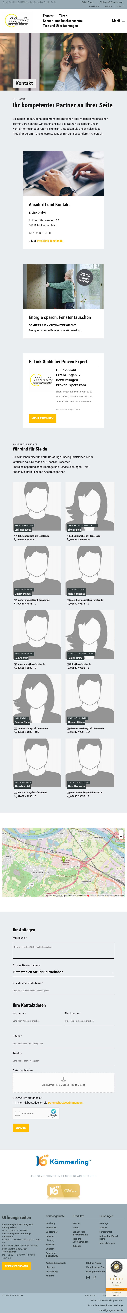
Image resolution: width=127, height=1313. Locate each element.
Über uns (50, 1267)
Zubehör (77, 1246)
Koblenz (50, 1236)
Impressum (90, 1295)
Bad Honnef (51, 1232)
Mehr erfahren (43, 418)
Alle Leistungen (107, 1243)
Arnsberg (50, 1223)
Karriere (108, 6)
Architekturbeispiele (56, 1263)
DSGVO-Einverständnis (27, 1097)
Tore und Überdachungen (80, 1240)
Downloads (94, 6)
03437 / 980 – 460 (80, 539)
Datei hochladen (23, 1070)
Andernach (51, 1227)
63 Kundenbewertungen (116, 1289)
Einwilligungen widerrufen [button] (112, 1310)
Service (103, 1227)
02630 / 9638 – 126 (28, 732)
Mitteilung (20, 937)
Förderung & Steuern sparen (112, 2)
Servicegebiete (55, 1216)
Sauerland (51, 1253)
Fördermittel (105, 1232)
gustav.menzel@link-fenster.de (33, 600)
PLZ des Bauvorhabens (28, 983)
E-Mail (17, 1036)
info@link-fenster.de (50, 240)
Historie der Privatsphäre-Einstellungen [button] (105, 1305)
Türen (76, 1227)
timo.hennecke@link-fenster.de (86, 792)
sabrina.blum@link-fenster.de (32, 728)
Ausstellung (52, 1271)
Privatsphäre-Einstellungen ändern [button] (107, 1300)
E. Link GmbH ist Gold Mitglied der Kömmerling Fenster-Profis (29, 2)
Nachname (73, 1013)
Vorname (19, 1013)
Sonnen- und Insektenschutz (80, 1233)
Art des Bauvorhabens (26, 965)
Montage (103, 1223)
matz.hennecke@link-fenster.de (86, 600)
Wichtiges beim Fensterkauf (100, 1271)
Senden (20, 1127)
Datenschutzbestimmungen (65, 1102)
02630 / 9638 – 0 (26, 539)
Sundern (50, 1249)
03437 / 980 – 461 (80, 732)
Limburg (50, 1240)
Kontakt (120, 6)
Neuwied (50, 1244)
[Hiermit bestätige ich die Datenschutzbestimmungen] (14, 1102)
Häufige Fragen (87, 2)
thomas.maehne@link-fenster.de (87, 728)
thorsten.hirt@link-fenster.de (32, 792)
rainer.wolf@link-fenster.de (31, 664)
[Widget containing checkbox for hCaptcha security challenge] (36, 1113)
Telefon (17, 1053)
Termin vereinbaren (16, 1266)
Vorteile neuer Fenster (97, 1267)
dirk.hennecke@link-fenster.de (33, 536)
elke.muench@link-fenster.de (85, 536)
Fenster (76, 1223)
